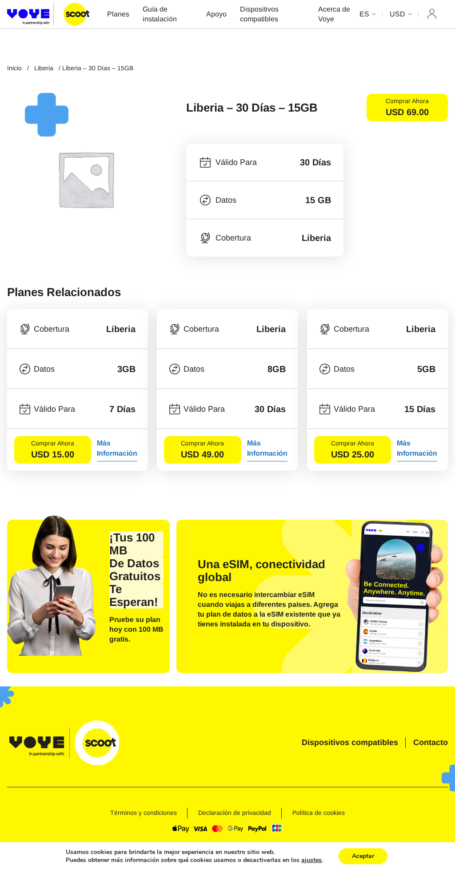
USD (397, 14)
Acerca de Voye (334, 14)
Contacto (430, 742)
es (364, 14)
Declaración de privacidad (234, 812)
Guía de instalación (160, 14)
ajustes (311, 860)
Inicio (14, 68)
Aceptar (363, 856)
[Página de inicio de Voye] (48, 14)
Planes (118, 14)
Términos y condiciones (143, 812)
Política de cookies (318, 812)
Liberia (43, 68)
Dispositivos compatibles (259, 14)
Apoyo (216, 14)
